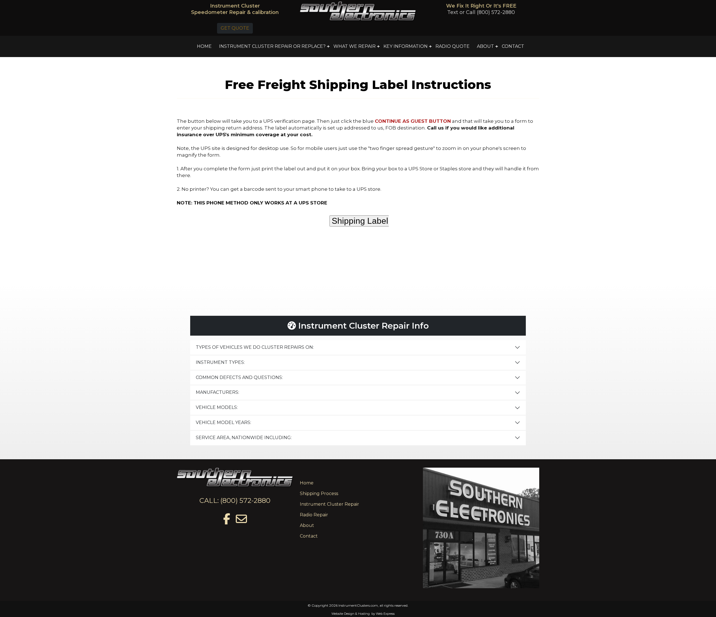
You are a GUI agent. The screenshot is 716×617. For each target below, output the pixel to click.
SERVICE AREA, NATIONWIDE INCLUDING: (244, 437)
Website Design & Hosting (350, 614)
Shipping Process (319, 493)
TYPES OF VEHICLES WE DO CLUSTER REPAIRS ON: (255, 347)
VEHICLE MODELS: (217, 407)
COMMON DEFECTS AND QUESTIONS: (239, 377)
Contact (309, 536)
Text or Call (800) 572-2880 (481, 12)
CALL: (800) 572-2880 (234, 500)
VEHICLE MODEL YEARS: (223, 422)
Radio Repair (314, 514)
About (307, 525)
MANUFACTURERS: (217, 392)
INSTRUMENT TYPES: (220, 362)
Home (307, 483)
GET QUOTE (235, 28)
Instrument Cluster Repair (329, 504)
